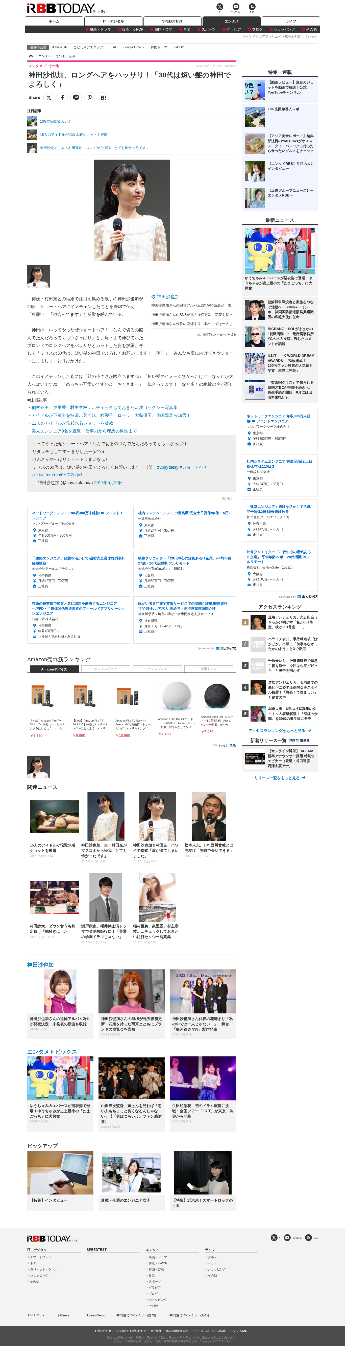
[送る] (76, 97)
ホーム (54, 21)
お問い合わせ (103, 1330)
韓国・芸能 (163, 29)
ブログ (257, 29)
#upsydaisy (168, 467)
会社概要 (156, 1330)
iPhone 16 (59, 47)
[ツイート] (48, 97)
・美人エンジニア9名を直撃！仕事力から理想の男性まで (82, 431)
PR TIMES (36, 1315)
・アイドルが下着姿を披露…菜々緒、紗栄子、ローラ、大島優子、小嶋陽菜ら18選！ (109, 415)
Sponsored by (206, 648)
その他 (311, 29)
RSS (316, 1238)
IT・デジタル (113, 21)
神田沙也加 (168, 296)
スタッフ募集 (238, 1330)
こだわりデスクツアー (89, 47)
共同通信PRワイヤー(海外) (189, 1315)
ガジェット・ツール (43, 1269)
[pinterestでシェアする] (89, 97)
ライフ (291, 21)
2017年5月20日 (108, 482)
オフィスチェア (105, 669)
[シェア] (62, 97)
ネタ (33, 1263)
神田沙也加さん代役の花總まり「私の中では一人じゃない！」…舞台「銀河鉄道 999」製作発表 (227, 324)
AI (114, 47)
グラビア (234, 29)
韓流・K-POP (132, 29)
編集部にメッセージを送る (219, 334)
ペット (212, 1263)
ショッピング (284, 29)
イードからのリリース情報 (209, 1330)
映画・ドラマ (100, 29)
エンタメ (232, 21)
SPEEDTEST (172, 21)
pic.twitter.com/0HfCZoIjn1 (57, 474)
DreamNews (96, 1315)
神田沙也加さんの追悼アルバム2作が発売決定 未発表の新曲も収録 (205, 305)
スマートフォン (40, 1257)
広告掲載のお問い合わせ (131, 1330)
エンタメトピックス (52, 1052)
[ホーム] (30, 56)
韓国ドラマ (159, 47)
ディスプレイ (157, 669)
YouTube (297, 1238)
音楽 (186, 29)
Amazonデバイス (54, 669)
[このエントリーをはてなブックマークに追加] (103, 97)
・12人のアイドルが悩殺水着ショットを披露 (70, 423)
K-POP (179, 47)
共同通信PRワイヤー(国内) (136, 1315)
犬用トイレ (209, 669)
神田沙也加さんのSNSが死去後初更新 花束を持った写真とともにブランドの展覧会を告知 (223, 315)
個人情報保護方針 (177, 1330)
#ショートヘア (194, 467)
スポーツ (209, 29)
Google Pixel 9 (133, 47)
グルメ (212, 1257)
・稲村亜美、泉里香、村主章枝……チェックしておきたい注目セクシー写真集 (102, 407)
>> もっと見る (224, 745)
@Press (63, 1315)
